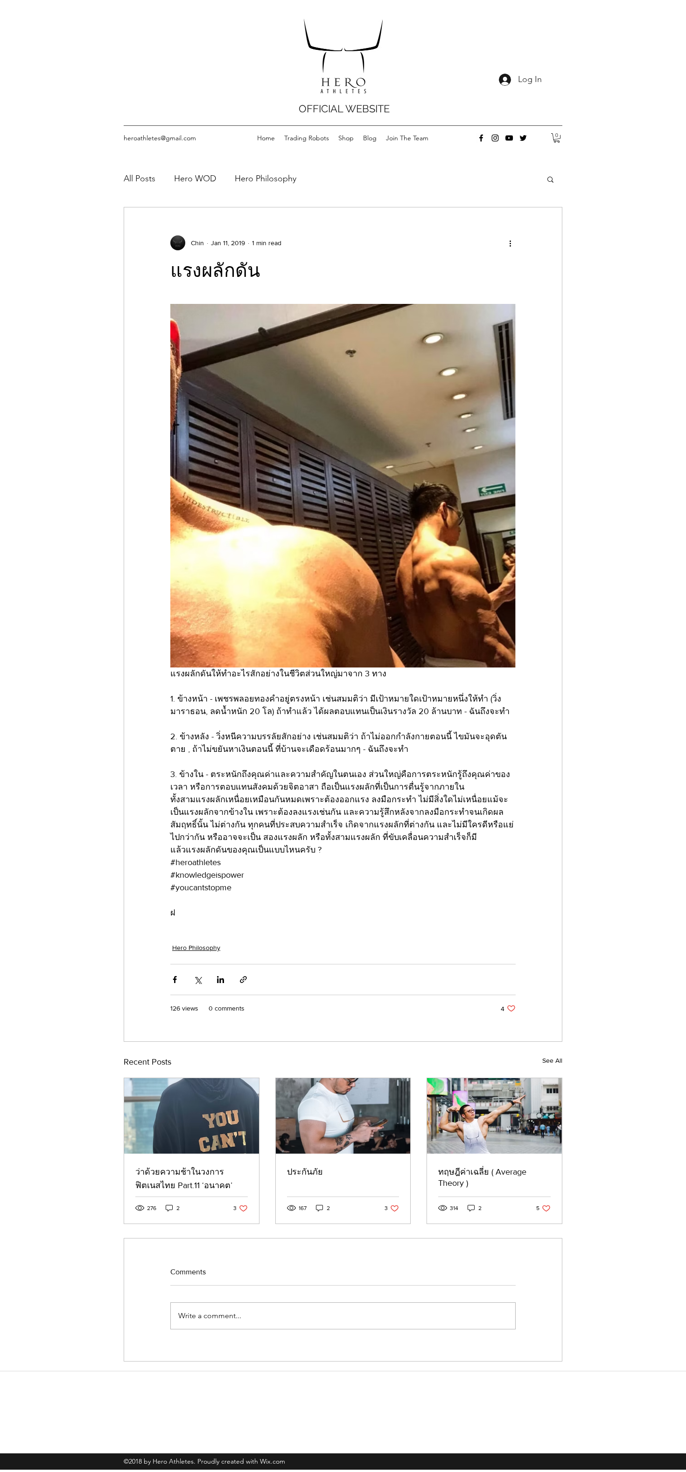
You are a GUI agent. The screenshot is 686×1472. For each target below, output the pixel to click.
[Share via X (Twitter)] (197, 979)
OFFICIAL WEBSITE (344, 109)
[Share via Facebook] (174, 979)
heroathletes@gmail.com (160, 138)
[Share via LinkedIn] (220, 979)
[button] (556, 138)
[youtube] (509, 138)
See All (552, 1060)
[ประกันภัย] (343, 1116)
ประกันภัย (305, 1171)
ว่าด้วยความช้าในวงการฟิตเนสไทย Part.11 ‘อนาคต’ (183, 1178)
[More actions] (510, 242)
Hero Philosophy (265, 178)
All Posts (139, 178)
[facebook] (481, 138)
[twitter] (523, 138)
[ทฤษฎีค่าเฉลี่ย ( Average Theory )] (494, 1116)
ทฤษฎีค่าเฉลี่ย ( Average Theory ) (482, 1177)
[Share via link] (243, 979)
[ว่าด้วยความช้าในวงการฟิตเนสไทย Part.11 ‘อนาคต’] (191, 1116)
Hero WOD (195, 178)
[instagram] (495, 138)
